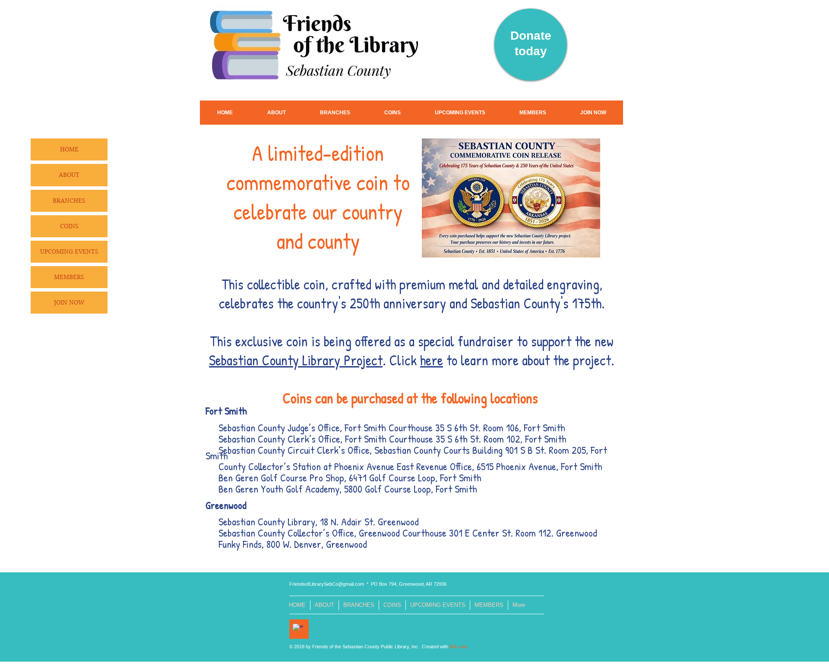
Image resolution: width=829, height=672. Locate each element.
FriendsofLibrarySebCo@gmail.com (326, 584)
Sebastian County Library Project (296, 360)
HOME (69, 149)
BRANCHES (69, 200)
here (431, 360)
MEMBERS (69, 277)
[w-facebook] (298, 629)
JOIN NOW (69, 302)
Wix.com (458, 646)
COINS (69, 226)
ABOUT (69, 175)
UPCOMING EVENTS (69, 251)
